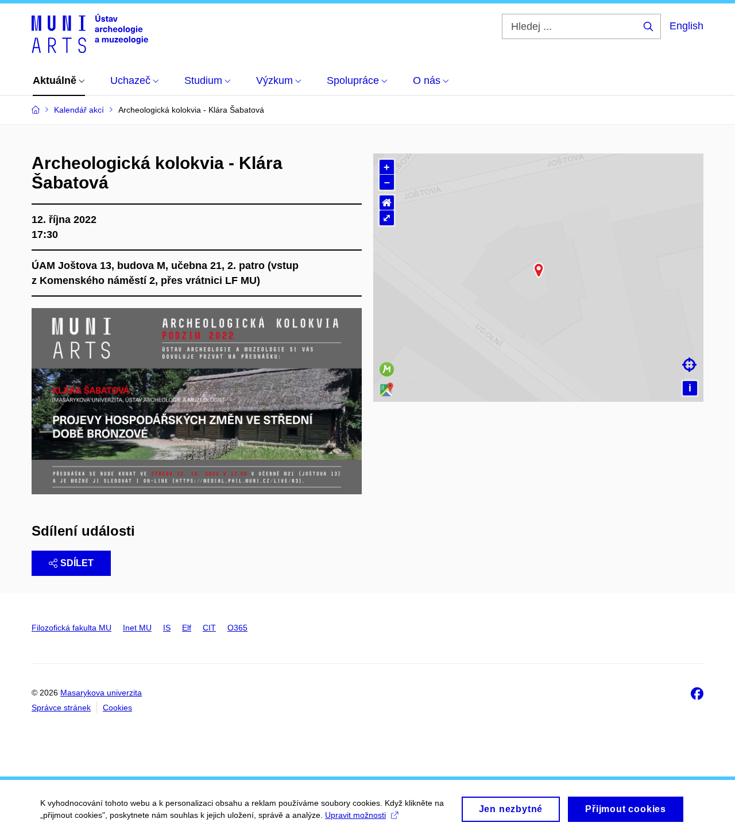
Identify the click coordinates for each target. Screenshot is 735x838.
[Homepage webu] (90, 33)
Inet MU (137, 627)
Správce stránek (61, 707)
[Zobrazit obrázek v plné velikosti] (197, 400)
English (686, 26)
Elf (186, 627)
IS (167, 627)
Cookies (117, 707)
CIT (209, 627)
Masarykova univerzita (101, 692)
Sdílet (77, 563)
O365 (237, 627)
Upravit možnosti (355, 815)
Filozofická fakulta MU (71, 627)
